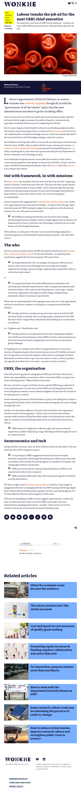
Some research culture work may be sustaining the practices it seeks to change (52, 711)
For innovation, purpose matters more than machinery (52, 668)
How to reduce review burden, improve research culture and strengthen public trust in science (50, 733)
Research (46, 89)
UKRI (44, 91)
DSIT (44, 87)
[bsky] (38, 759)
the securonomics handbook (37, 484)
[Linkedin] (43, 759)
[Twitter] (69, 3)
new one (70, 165)
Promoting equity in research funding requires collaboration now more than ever (51, 650)
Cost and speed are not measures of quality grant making (52, 628)
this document (58, 131)
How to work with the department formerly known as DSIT (51, 691)
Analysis (7, 26)
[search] (73, 3)
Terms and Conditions (19, 782)
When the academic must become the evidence (47, 587)
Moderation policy (18, 779)
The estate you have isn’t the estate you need (49, 607)
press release (13, 181)
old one (54, 165)
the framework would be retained (51, 201)
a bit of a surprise (35, 103)
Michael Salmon (11, 85)
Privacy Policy (16, 786)
